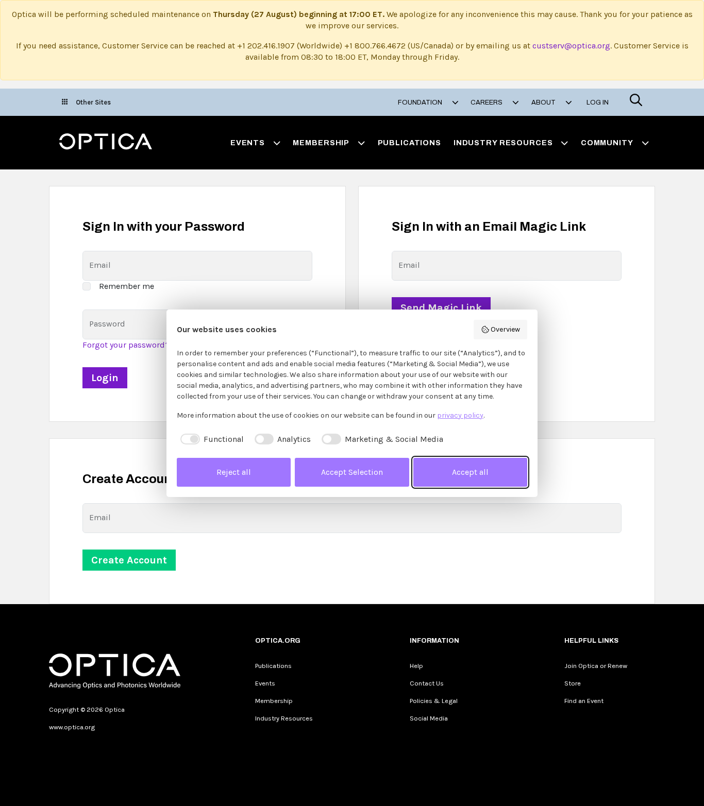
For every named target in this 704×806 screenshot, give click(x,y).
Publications (409, 143)
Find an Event (584, 701)
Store (572, 683)
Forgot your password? (126, 345)
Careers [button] (487, 102)
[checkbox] (210, 439)
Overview (505, 329)
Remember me (126, 286)
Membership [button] (321, 143)
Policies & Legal (434, 701)
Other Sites (93, 102)
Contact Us (427, 683)
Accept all (470, 472)
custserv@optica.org (571, 45)
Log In (597, 102)
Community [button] (607, 143)
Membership (274, 701)
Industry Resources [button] (503, 143)
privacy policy (460, 415)
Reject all (233, 472)
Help (416, 666)
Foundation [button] (421, 102)
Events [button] (247, 143)
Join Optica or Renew (595, 666)
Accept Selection (352, 472)
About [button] (544, 102)
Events (265, 683)
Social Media (429, 718)
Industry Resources (284, 718)
